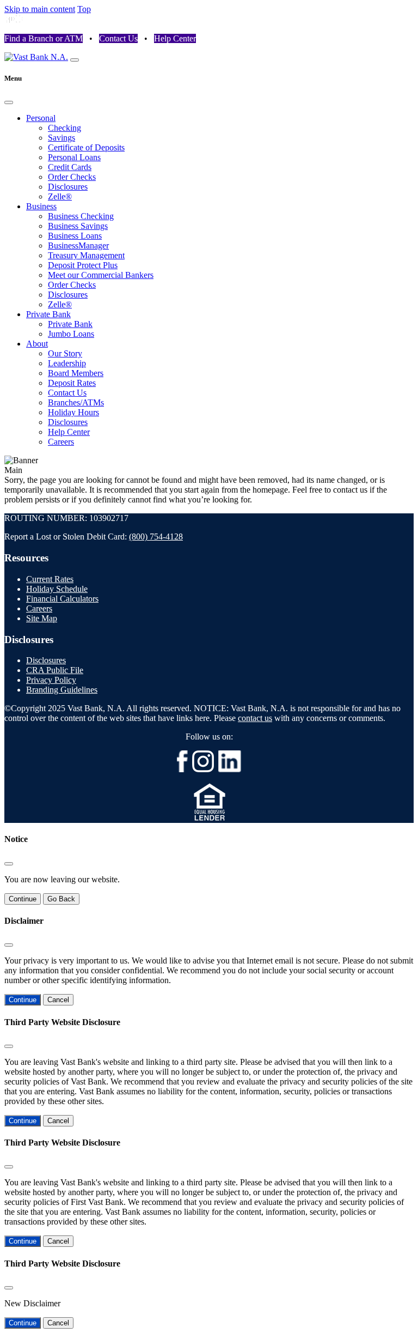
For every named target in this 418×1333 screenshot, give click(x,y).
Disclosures (68, 186)
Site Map (41, 618)
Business (41, 206)
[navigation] (74, 60)
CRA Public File (54, 670)
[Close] (8, 102)
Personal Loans (74, 157)
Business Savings (78, 226)
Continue (22, 899)
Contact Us (118, 38)
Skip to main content (39, 9)
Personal (41, 118)
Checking (64, 127)
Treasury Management (86, 255)
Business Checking (81, 216)
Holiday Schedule (57, 588)
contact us (255, 718)
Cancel (58, 1000)
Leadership (67, 363)
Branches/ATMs (76, 402)
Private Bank (48, 314)
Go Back (61, 899)
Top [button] (84, 9)
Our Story (65, 353)
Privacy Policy (51, 679)
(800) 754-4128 (156, 536)
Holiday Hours (73, 412)
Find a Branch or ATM (43, 38)
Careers (61, 441)
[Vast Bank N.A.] (36, 57)
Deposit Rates (72, 382)
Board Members (75, 373)
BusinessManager (78, 245)
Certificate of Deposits (86, 147)
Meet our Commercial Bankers (100, 275)
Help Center (175, 38)
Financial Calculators (62, 598)
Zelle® (60, 196)
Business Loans (75, 235)
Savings (61, 137)
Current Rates (49, 579)
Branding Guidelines (61, 689)
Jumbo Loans (71, 333)
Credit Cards (69, 167)
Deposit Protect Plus (83, 265)
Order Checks (72, 176)
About (37, 343)
